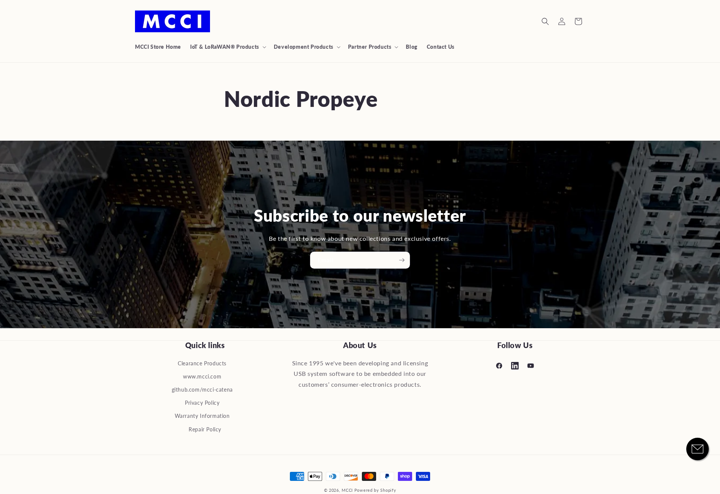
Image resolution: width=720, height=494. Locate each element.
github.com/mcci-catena (202, 389)
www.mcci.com (202, 376)
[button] (227, 47)
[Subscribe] (401, 260)
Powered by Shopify (375, 490)
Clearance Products (202, 363)
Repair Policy (205, 429)
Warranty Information (202, 416)
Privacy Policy (202, 402)
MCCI (347, 490)
